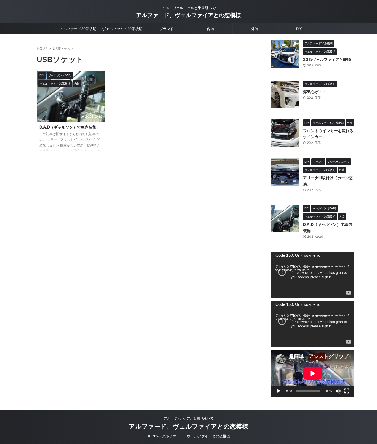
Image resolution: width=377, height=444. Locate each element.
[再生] (278, 391)
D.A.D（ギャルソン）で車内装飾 (67, 127)
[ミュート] (338, 391)
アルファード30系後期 (78, 28)
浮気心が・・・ (316, 91)
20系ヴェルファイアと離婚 (327, 59)
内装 (210, 28)
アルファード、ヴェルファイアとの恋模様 (188, 15)
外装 (254, 28)
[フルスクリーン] (347, 391)
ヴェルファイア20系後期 (122, 28)
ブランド (166, 28)
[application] (312, 275)
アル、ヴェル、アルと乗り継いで (188, 418)
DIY (299, 28)
